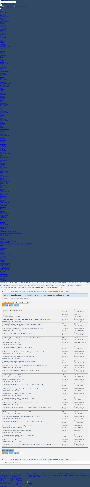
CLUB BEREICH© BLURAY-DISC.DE (8, 241)
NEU (1, 101)
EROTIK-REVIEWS (4, 268)
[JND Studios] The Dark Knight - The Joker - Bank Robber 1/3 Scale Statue (23, 421)
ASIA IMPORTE (3, 137)
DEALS (2, 73)
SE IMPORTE (3, 149)
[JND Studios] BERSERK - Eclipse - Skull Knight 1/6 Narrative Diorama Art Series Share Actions (28, 444)
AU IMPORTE (3, 140)
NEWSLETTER (3, 14)
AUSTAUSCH (3, 25)
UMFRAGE (2, 51)
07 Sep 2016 (80, 316)
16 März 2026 (80, 395)
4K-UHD (2, 114)
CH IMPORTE (3, 142)
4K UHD (69, 475)
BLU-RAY (2, 96)
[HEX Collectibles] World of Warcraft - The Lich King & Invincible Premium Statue (24, 352)
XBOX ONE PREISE (4, 85)
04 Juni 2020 (80, 311)
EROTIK (2, 60)
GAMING (2, 238)
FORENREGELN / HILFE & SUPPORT (8, 231)
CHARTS (2, 99)
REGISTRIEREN (3, 274)
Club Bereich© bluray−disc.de (16, 291)
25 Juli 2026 (80, 339)
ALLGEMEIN (3, 56)
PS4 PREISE (3, 82)
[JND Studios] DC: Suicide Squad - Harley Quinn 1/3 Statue (18, 398)
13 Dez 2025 (80, 422)
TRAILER (2, 49)
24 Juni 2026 (80, 362)
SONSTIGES (3, 78)
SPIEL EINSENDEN (4, 182)
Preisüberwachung (4, 475)
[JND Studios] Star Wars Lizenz (11, 342)
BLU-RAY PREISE (4, 79)
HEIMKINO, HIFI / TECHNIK (6, 239)
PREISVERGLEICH (4, 275)
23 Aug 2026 (80, 321)
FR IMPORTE (3, 145)
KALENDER (2, 100)
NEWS (1, 22)
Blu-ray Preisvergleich (55, 473)
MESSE (1, 38)
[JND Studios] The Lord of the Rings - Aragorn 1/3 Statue (18, 356)
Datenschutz (19, 483)
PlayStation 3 (63, 473)
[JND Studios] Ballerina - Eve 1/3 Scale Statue (15, 375)
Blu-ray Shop (30, 476)
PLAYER (2, 42)
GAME (1, 30)
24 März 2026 (80, 390)
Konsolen (81, 475)
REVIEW (2, 62)
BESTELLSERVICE (4, 157)
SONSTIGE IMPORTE (5, 153)
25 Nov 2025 (80, 427)
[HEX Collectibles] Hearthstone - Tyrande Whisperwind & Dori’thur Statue (22, 328)
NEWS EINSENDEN (4, 71)
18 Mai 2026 (80, 381)
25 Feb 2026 (80, 413)
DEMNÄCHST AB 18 (5, 264)
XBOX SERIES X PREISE (5, 83)
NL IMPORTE (3, 148)
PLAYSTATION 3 (4, 194)
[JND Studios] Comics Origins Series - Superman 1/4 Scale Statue (20, 389)
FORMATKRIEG (3, 29)
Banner (11, 479)
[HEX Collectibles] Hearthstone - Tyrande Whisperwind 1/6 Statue (20, 370)
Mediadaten (19, 478)
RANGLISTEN (3, 279)
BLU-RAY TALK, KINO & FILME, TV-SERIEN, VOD (11, 233)
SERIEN (2, 59)
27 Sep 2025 (80, 446)
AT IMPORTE (3, 138)
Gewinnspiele (13, 473)
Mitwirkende (19, 480)
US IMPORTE (3, 152)
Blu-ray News (30, 483)
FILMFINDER (3, 94)
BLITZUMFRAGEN (4, 16)
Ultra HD (73, 473)
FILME (1, 58)
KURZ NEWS (3, 55)
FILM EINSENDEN (4, 160)
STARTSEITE (3, 12)
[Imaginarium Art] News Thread (13, 310)
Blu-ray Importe (36, 476)
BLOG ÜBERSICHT (4, 276)
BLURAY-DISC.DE (4, 63)
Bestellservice (3, 476)
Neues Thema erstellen (7, 302)
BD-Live (44, 475)
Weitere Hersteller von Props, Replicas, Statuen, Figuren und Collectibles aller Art (57, 291)
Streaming (86, 475)
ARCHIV (2, 70)
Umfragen (12, 475)
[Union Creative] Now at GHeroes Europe (13, 379)
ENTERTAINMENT (4, 242)
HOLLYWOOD (3, 33)
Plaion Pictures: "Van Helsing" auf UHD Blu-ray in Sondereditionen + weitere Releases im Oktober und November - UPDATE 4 (32, 287)
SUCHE (1, 246)
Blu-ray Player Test (31, 475)
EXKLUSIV (2, 26)
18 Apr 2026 (80, 385)
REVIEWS (2, 93)
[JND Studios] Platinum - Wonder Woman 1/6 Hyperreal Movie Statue (21, 324)
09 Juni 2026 (80, 372)
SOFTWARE (3, 45)
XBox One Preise (4, 482)
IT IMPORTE (3, 146)
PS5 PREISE (3, 81)
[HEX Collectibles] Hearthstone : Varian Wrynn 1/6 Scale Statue (19, 412)
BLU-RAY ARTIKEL (4, 21)
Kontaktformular (20, 473)
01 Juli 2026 (80, 358)
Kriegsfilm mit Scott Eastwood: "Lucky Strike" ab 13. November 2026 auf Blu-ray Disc (58, 284)
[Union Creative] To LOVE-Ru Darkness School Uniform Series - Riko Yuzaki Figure (24, 365)
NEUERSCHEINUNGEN (5, 263)
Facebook (18, 475)
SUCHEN (2, 253)
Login (1, 7)
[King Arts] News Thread (11, 315)
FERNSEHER (3, 27)
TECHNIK (2, 48)
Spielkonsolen (46, 473)
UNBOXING (2, 52)
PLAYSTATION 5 (4, 172)
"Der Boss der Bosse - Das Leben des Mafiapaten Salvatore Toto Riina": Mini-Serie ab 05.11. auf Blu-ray (62, 282)
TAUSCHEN (3, 252)
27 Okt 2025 (80, 441)
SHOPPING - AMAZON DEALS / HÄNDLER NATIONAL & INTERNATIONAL (17, 244)
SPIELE (1, 161)
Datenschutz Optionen (21, 484)
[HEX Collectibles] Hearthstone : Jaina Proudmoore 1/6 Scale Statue (21, 416)
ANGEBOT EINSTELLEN (5, 254)
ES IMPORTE (3, 144)
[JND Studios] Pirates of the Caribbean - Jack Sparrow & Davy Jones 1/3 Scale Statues (26, 407)
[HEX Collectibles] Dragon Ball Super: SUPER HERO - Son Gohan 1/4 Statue (24, 319)
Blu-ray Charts (39, 473)
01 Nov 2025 (80, 436)
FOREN (1, 230)
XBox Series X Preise (5, 483)
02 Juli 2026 (80, 353)
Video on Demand (62, 475)
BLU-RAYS (2, 75)
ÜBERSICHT (3, 23)
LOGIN (1, 272)
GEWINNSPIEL (3, 32)
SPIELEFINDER (3, 167)
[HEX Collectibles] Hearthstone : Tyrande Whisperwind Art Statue (20, 402)
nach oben (2, 471)
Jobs (11, 482)
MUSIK (1, 40)
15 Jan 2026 (80, 418)
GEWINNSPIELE (3, 15)
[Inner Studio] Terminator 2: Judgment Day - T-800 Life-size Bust (20, 426)
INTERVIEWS (3, 34)
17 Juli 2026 (80, 344)
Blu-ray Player (39, 475)
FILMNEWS (2, 90)
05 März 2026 (80, 404)
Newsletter (2, 473)
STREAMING (3, 234)
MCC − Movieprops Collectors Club (31, 291)
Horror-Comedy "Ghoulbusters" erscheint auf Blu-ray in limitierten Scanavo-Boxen (19, 282)
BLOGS (1, 19)
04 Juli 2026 (80, 348)
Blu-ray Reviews (86, 473)
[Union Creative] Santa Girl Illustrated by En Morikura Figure (18, 361)
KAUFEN (2, 250)
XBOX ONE (2, 216)
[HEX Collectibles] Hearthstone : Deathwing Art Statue (17, 440)
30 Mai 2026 (80, 376)
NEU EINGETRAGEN (4, 104)
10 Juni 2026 (80, 367)
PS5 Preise (2, 480)
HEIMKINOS (2, 278)
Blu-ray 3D (55, 475)
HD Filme (69, 473)
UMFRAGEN (3, 18)
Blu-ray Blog (13, 476)
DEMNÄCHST (3, 103)
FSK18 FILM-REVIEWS (5, 265)
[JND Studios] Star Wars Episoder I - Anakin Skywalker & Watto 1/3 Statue (22, 338)
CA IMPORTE (3, 141)
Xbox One (73, 475)
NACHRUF (2, 41)
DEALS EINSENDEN (4, 86)
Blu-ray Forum (5, 291)
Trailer (77, 475)
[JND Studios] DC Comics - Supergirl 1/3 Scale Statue (17, 347)
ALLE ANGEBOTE (4, 74)
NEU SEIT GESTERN (5, 245)
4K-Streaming (30, 473)
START (2, 11)
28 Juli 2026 (80, 335)
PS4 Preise (2, 479)
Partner (11, 480)
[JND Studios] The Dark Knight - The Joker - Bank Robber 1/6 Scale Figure (22, 384)
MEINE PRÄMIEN (4, 280)
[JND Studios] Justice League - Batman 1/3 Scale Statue (18, 435)
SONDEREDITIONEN (5, 47)
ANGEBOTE (3, 53)
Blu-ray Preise (3, 478)
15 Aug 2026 (80, 325)
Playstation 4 (50, 475)
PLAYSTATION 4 (4, 183)
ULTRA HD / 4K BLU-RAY (6, 235)
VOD (1, 155)
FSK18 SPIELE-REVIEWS (5, 267)
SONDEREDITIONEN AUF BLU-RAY (8, 237)
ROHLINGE (2, 44)
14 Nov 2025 (80, 432)
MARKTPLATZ (3, 248)
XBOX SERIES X (4, 205)
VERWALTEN (3, 256)
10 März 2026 (80, 399)
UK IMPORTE (3, 150)
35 (15, 305)
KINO (1, 36)
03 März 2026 (80, 409)
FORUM (2, 227)
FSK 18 (1, 259)
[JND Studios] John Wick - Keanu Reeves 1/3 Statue (16, 430)
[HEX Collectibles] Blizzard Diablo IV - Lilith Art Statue (17, 333)
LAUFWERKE (3, 37)
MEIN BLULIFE (3, 271)
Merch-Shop (12, 478)
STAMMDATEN (3, 257)
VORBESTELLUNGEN (5, 92)
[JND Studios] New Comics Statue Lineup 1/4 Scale (16, 393)
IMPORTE (2, 130)
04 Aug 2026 (80, 330)
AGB (17, 482)
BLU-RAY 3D (3, 105)
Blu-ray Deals (30, 484)
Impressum (19, 479)
